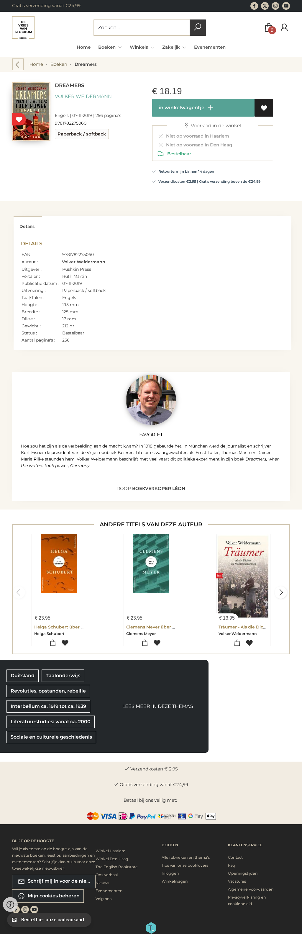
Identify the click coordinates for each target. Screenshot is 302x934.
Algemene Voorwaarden (251, 889)
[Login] (284, 27)
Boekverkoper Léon (158, 488)
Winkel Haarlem (110, 851)
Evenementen (210, 47)
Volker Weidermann (83, 96)
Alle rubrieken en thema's (186, 857)
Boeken (58, 64)
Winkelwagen (175, 881)
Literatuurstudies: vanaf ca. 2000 (51, 721)
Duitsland (23, 675)
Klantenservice (245, 845)
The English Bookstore (117, 867)
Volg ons (103, 899)
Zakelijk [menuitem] (171, 47)
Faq (231, 865)
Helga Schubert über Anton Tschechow (76, 627)
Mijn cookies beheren (53, 895)
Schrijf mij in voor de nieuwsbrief (61, 881)
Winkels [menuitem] (139, 47)
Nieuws (102, 883)
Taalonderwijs (63, 675)
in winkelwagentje (181, 107)
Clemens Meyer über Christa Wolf (162, 627)
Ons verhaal (107, 875)
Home (84, 47)
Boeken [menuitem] (107, 47)
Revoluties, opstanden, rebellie (48, 691)
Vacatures (237, 881)
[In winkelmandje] (52, 643)
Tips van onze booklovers (185, 865)
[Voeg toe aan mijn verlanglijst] (264, 108)
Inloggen (170, 873)
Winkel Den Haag (112, 859)
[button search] (198, 27)
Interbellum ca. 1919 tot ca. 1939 (48, 706)
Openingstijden (243, 873)
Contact (235, 857)
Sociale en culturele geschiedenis (51, 737)
